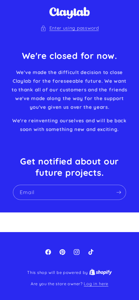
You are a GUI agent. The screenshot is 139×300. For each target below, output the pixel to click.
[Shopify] (100, 272)
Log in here (96, 283)
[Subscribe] (119, 192)
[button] (69, 28)
